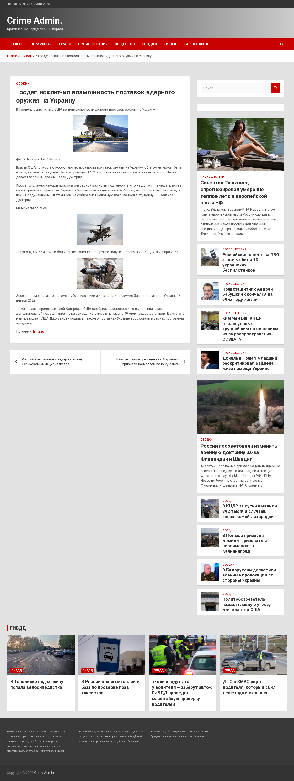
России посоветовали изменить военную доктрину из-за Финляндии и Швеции (239, 452)
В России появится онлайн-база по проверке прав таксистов (110, 687)
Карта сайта (196, 44)
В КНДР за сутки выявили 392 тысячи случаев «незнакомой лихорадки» (249, 511)
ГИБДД (170, 44)
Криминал (42, 44)
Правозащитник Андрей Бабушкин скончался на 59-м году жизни (247, 294)
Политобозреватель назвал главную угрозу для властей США (246, 604)
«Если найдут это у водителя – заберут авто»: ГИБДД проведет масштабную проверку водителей (182, 693)
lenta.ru (38, 331)
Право (65, 44)
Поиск (275, 88)
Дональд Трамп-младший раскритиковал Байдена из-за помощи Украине (249, 363)
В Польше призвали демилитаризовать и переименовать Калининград (244, 543)
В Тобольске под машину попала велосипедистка (36, 684)
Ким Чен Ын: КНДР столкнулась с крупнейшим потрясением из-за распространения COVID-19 (250, 329)
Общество (125, 44)
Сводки (149, 44)
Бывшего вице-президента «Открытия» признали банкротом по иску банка (147, 361)
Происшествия (93, 44)
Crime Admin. (34, 20)
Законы (17, 44)
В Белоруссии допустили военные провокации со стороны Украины (249, 575)
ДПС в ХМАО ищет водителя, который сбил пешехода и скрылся (249, 687)
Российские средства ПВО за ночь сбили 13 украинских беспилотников (250, 262)
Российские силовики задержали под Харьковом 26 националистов (52, 361)
